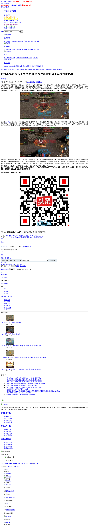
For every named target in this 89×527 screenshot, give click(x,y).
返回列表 (3, 258)
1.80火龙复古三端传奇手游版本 (11, 322)
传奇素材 (11, 20)
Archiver (3, 463)
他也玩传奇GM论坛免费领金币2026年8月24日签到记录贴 (24, 382)
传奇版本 (11, 19)
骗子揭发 (7, 301)
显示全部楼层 (31, 82)
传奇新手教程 (8, 433)
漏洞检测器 (26, 66)
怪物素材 (24, 49)
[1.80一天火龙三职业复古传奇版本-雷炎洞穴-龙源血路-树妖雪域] (10, 367)
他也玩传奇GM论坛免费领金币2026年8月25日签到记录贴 (24, 380)
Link (10, 264)
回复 (2, 238)
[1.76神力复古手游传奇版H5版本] (10, 332)
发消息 (6, 293)
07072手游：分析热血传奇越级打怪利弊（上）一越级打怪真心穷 (24, 237)
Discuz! (10, 466)
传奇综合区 (15, 69)
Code (17, 264)
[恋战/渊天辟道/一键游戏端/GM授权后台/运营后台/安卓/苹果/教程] (10, 344)
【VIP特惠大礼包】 (26, 1)
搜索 (2, 31)
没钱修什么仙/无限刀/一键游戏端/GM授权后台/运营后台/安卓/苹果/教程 (24, 357)
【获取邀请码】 (26, 5)
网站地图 (35, 463)
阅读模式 (39, 82)
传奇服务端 (7, 416)
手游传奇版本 (8, 418)
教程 (9, 28)
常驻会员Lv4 (4, 283)
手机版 (8, 463)
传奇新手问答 (8, 420)
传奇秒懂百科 (8, 435)
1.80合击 (29, 58)
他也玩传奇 (4, 69)
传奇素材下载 (8, 422)
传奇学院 (11, 24)
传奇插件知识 (8, 448)
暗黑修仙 (35, 58)
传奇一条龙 (7, 307)
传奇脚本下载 (8, 442)
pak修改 (12, 66)
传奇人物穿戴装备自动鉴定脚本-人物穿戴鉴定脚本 (22, 385)
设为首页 (3, 1)
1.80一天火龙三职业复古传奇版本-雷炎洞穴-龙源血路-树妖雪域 (21, 369)
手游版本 (12, 22)
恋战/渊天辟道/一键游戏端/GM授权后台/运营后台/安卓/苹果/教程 (22, 346)
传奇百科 (23, 69)
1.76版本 (12, 58)
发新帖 (9, 258)
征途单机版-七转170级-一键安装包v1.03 (19, 393)
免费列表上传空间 (16, 5)
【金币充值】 (16, 1)
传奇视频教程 (8, 444)
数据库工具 (39, 66)
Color (3, 264)
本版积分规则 (5, 269)
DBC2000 (7, 66)
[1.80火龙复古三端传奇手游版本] (10, 320)
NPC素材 (36, 49)
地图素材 (30, 49)
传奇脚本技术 (8, 429)
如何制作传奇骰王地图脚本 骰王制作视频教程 (21, 394)
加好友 (6, 291)
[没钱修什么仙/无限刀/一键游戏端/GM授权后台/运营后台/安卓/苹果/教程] (10, 356)
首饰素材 (19, 49)
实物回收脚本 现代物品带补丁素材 (17, 389)
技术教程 (7, 41)
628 (7, 277)
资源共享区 (7, 309)
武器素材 (7, 49)
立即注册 (6, 7)
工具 (9, 26)
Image (7, 264)
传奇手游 (7, 122)
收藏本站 (9, 1)
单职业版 (7, 58)
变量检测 (33, 66)
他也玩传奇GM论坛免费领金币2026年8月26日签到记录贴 (24, 378)
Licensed (17, 466)
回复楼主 (3, 296)
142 (5, 277)
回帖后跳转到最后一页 (24, 269)
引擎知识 (30, 41)
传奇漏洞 (7, 305)
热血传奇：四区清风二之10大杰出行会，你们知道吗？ (21, 235)
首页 (7, 15)
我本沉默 (24, 58)
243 (2, 277)
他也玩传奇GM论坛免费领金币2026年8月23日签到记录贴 (24, 387)
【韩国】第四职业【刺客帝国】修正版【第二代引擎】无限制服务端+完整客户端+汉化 (33, 391)
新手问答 (24, 41)
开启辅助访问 (5, 3)
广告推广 (7, 300)
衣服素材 (13, 49)
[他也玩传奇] (10, 11)
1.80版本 (18, 58)
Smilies (21, 264)
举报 (2, 242)
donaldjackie (4, 274)
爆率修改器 (18, 66)
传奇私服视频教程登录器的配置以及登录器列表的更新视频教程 (26, 383)
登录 (2, 7)
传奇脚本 (36, 41)
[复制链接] (4, 79)
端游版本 (19, 41)
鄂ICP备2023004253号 (25, 463)
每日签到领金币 (5, 5)
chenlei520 (6, 246)
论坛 (9, 17)
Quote (14, 264)
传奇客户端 (7, 431)
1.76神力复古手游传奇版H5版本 (12, 334)
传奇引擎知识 (8, 446)
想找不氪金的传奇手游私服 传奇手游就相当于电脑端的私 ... (45, 69)
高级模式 (3, 262)
